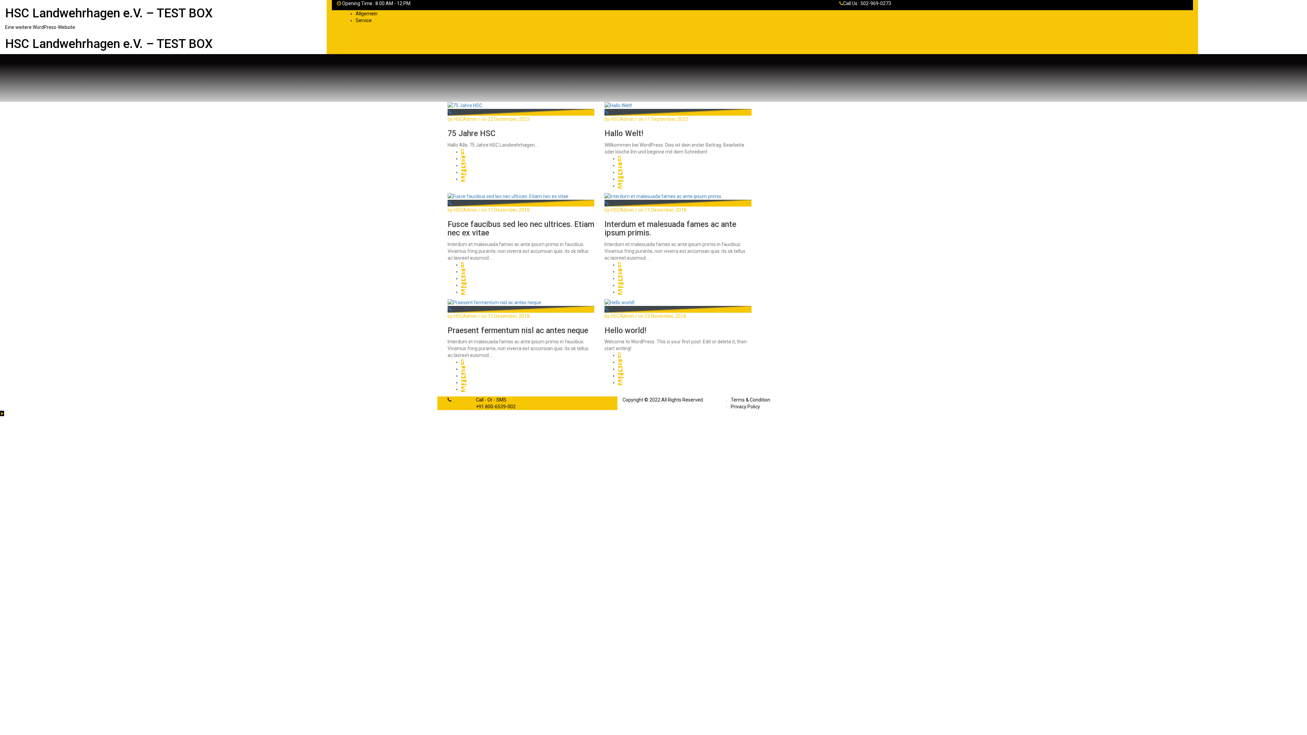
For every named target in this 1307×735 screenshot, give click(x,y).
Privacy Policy (745, 406)
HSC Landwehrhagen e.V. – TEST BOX (109, 13)
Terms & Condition (750, 400)
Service (364, 20)
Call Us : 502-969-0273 (867, 3)
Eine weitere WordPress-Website (40, 27)
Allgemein (366, 13)
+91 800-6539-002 (496, 406)
